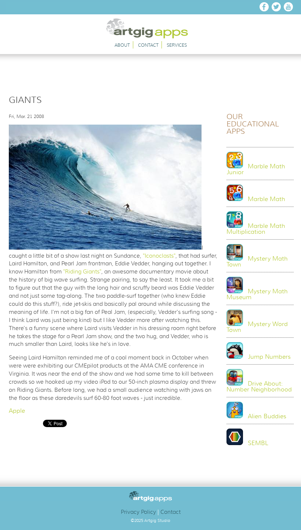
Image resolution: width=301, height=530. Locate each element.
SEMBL (258, 443)
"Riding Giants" (82, 271)
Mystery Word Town (257, 327)
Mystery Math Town (257, 261)
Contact (148, 45)
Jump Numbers (269, 357)
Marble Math (266, 199)
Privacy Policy (138, 512)
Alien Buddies (267, 416)
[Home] (150, 36)
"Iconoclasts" (159, 256)
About (122, 45)
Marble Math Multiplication (255, 229)
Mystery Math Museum (257, 294)
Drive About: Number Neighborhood (259, 386)
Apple (17, 411)
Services (177, 45)
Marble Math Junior (255, 169)
